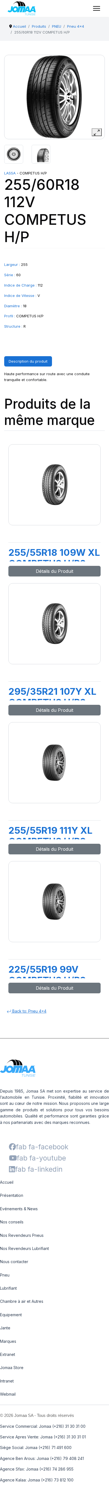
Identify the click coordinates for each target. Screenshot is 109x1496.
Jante (5, 1327)
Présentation (11, 1195)
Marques (8, 1341)
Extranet (7, 1354)
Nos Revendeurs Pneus (22, 1235)
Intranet (7, 1381)
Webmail (8, 1394)
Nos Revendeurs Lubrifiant (24, 1248)
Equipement (11, 1314)
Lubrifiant (8, 1288)
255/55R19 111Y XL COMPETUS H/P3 (50, 836)
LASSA (10, 173)
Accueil (6, 1182)
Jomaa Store (11, 1367)
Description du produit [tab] (28, 361)
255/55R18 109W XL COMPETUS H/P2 (54, 558)
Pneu (5, 1275)
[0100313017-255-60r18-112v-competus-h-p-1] (13, 154)
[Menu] (96, 8)
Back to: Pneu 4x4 (28, 1011)
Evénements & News (19, 1208)
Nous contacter (14, 1261)
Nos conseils (11, 1222)
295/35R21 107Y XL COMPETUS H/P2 (52, 697)
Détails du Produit (54, 571)
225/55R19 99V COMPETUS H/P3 (47, 975)
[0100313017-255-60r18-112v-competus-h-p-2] (41, 154)
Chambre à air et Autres (21, 1301)
